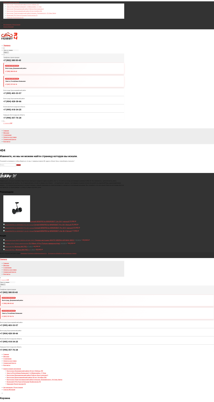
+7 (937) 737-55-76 (11, 84)
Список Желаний (8, 27)
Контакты (6, 365)
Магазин (6, 356)
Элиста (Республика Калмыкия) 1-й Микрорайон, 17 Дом (24, 7)
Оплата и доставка (9, 361)
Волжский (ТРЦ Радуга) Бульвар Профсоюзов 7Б (22, 15)
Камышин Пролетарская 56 (15, 17)
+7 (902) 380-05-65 (11, 71)
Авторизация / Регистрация (11, 24)
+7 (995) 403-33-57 (12, 93)
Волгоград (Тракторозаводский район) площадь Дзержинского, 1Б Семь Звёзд (31, 13)
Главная (6, 354)
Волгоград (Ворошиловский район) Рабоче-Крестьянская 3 (25, 9)
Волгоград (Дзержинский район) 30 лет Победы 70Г (23, 4)
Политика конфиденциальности (37, 253)
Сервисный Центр (9, 363)
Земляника (23, 253)
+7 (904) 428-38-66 (12, 101)
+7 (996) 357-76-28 (12, 118)
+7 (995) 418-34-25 (12, 109)
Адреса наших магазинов (11, 2)
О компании (7, 359)
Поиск (5, 52)
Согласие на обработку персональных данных (62, 253)
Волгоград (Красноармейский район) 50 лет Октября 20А (24, 11)
